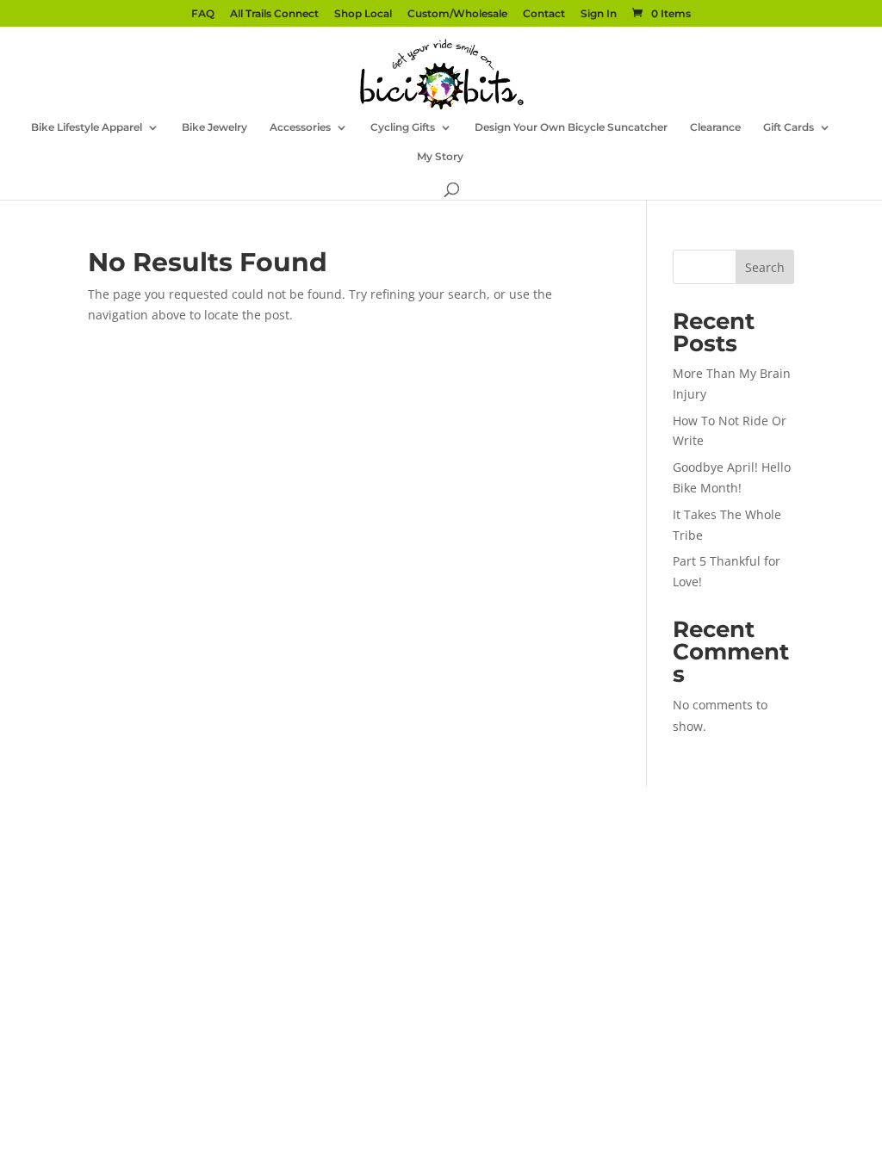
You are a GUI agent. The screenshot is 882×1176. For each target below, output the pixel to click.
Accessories (300, 127)
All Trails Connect (274, 14)
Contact (544, 14)
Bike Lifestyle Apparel (86, 127)
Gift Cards (788, 127)
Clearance (715, 127)
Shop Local (363, 14)
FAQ (202, 14)
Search (765, 267)
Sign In (599, 14)
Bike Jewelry (214, 127)
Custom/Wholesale (457, 14)
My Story (440, 157)
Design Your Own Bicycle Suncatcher (571, 127)
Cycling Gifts (402, 127)
